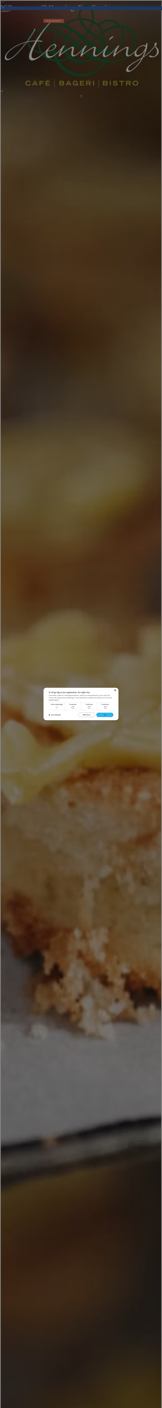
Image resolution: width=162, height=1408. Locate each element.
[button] (55, 715)
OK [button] (105, 715)
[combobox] (115, 690)
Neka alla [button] (86, 715)
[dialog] (81, 704)
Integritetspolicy (54, 700)
